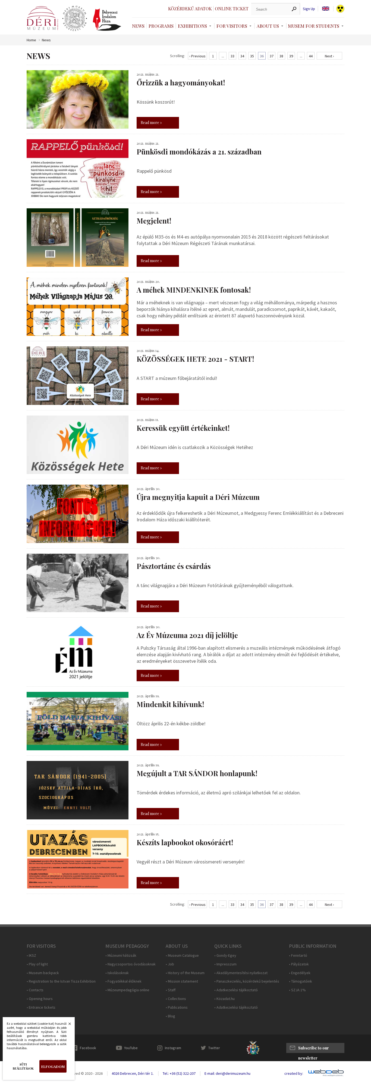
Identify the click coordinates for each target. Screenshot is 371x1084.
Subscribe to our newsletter (313, 1049)
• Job (170, 964)
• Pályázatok (299, 964)
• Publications (177, 1007)
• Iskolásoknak (117, 973)
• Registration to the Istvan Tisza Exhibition (61, 981)
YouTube (131, 1047)
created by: (293, 1073)
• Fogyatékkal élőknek (123, 981)
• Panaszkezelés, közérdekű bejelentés (246, 981)
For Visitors (231, 26)
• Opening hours (40, 998)
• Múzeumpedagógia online (127, 990)
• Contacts (35, 990)
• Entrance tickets (41, 1007)
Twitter (214, 1047)
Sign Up (309, 9)
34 (242, 56)
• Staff (170, 990)
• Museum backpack (43, 973)
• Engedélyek (299, 973)
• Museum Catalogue (182, 955)
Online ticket (232, 8)
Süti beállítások (23, 1066)
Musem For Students (313, 26)
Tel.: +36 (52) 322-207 (179, 1073)
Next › (329, 56)
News (138, 26)
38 (281, 56)
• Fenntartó (298, 955)
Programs (161, 26)
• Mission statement (182, 981)
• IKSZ (31, 955)
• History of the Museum (185, 973)
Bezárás (67, 1025)
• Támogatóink (300, 981)
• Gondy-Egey (225, 955)
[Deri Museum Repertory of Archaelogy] (74, 18)
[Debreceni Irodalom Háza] (107, 19)
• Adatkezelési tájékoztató (236, 990)
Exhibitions (192, 26)
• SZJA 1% (297, 990)
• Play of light (37, 964)
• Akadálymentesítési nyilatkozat (241, 973)
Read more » (151, 122)
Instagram (173, 1047)
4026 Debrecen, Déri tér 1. (133, 1073)
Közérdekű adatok (190, 8)
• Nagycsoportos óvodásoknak (130, 964)
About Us (268, 26)
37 (271, 56)
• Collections (176, 998)
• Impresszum (225, 964)
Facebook (88, 1047)
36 (262, 56)
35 (252, 56)
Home (31, 40)
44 (311, 56)
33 (232, 56)
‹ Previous (197, 56)
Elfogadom (53, 1066)
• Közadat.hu (224, 998)
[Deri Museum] (42, 18)
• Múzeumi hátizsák (120, 955)
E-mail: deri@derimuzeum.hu (227, 1073)
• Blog (170, 1016)
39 (291, 56)
